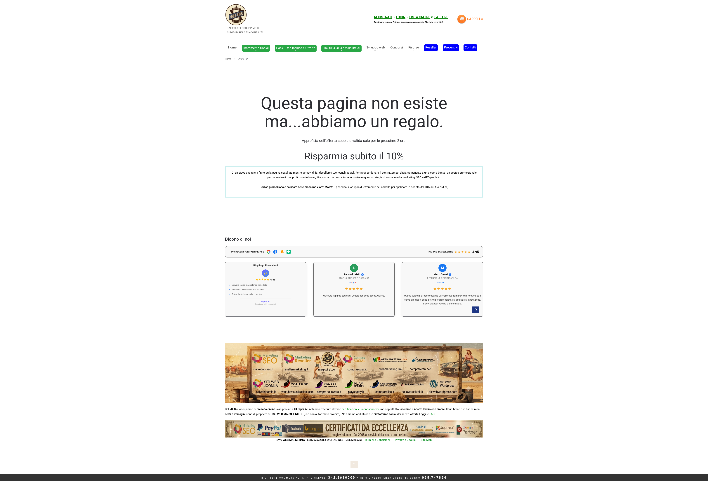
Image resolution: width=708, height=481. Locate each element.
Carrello (474, 19)
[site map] (354, 428)
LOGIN (400, 17)
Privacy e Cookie (405, 440)
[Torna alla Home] (246, 19)
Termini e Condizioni (377, 440)
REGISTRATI (383, 17)
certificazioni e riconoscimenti (360, 409)
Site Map (426, 440)
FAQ (432, 414)
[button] (475, 309)
